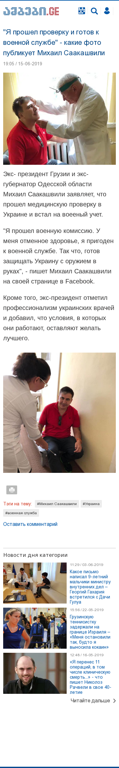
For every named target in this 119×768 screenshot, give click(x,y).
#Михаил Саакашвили (57, 504)
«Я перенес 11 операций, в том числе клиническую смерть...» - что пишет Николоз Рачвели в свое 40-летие (90, 677)
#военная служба (21, 513)
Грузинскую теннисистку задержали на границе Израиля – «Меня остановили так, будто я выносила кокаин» (90, 632)
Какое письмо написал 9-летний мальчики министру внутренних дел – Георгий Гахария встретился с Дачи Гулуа (90, 586)
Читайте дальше (90, 700)
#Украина (91, 504)
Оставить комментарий (30, 524)
